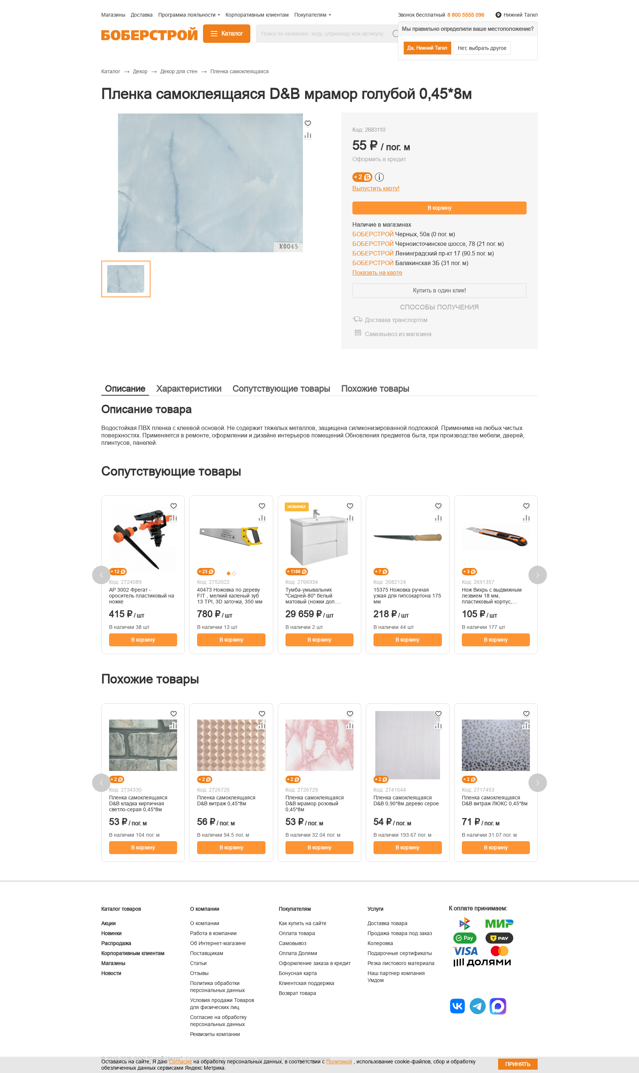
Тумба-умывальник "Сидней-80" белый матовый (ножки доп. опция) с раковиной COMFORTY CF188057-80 (317, 596)
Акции (108, 923)
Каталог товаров (121, 909)
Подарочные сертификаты (400, 953)
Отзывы (199, 973)
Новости (111, 973)
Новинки (111, 933)
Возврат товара (297, 993)
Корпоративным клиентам (133, 953)
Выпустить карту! (375, 188)
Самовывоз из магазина (398, 334)
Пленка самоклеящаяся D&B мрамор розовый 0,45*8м (314, 803)
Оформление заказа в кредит (315, 963)
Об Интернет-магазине (218, 943)
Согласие (180, 1061)
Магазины (113, 963)
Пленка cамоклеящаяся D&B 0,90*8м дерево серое (406, 800)
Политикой (339, 1061)
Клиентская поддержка (306, 983)
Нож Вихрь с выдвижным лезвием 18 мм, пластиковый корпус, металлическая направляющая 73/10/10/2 (494, 596)
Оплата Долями (298, 953)
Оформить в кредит (379, 159)
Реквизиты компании (215, 1034)
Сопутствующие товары (281, 388)
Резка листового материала (401, 963)
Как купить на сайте (303, 923)
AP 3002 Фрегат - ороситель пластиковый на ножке (141, 596)
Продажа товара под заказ (400, 933)
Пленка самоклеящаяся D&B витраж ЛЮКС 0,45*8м (495, 800)
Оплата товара (297, 933)
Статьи (198, 963)
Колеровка (380, 943)
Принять (518, 1064)
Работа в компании (213, 933)
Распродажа (116, 943)
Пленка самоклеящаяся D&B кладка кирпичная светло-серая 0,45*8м (138, 803)
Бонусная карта (298, 973)
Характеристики (189, 388)
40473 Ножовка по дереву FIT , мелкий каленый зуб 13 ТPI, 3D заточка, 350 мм (230, 596)
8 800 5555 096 (465, 15)
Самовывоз (292, 943)
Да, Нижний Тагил (427, 48)
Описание (125, 388)
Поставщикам (206, 953)
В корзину (440, 208)
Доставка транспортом (396, 320)
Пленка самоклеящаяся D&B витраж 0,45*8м (226, 800)
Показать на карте (377, 273)
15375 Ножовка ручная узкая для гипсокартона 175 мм (407, 596)
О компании (204, 923)
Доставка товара (388, 923)
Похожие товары (375, 388)
